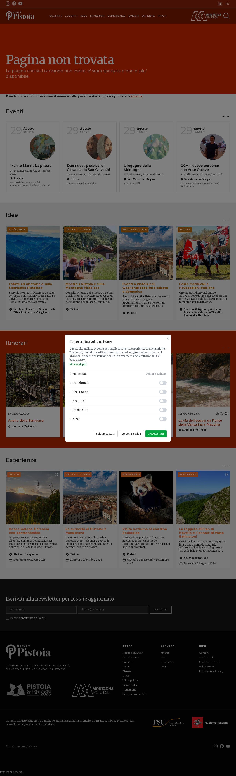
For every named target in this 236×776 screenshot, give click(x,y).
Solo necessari (105, 433)
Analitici (79, 401)
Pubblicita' (80, 410)
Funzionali (81, 383)
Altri (76, 419)
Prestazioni (81, 392)
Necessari (80, 374)
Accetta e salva (131, 433)
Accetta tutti (156, 433)
